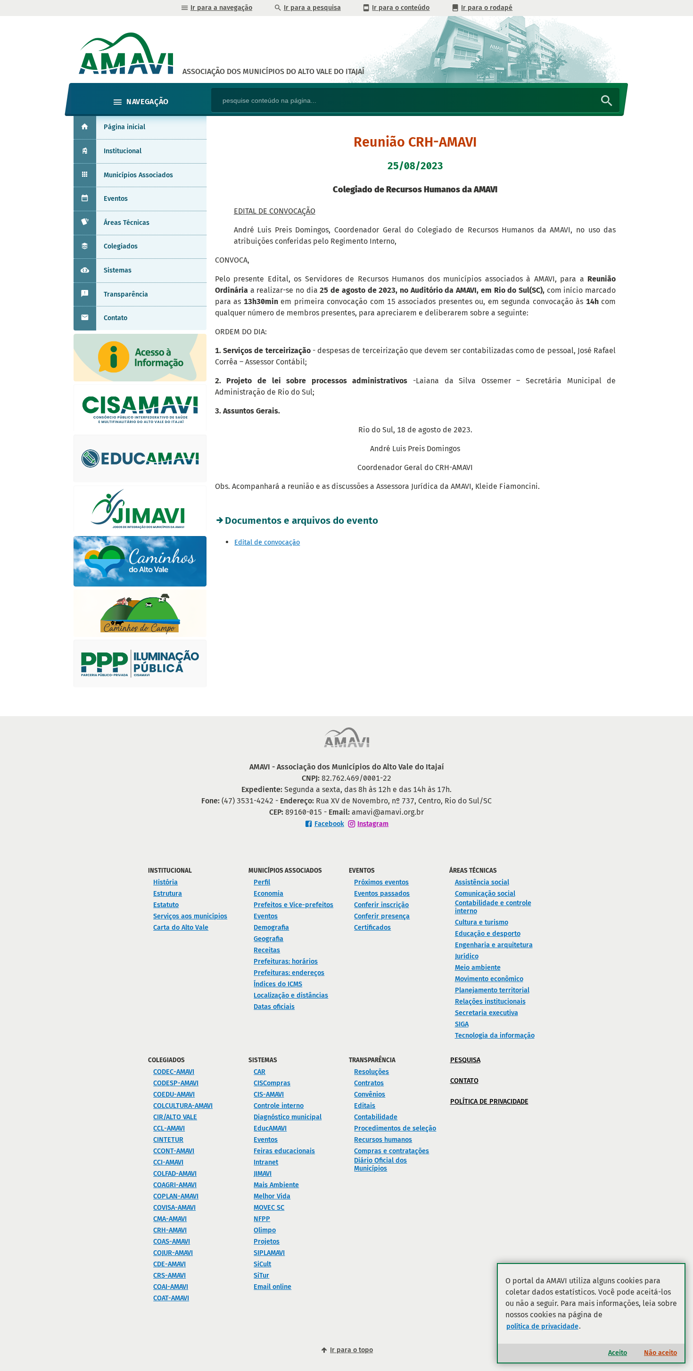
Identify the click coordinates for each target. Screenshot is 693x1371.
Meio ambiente (478, 968)
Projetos (267, 1242)
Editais (364, 1106)
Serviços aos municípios (190, 916)
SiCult (262, 1264)
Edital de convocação (267, 542)
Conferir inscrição (381, 905)
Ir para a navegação (221, 8)
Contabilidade (375, 1117)
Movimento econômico (489, 979)
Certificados (372, 928)
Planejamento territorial (492, 990)
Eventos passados (382, 894)
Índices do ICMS (278, 984)
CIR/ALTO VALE (175, 1117)
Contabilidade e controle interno (493, 907)
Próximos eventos (381, 882)
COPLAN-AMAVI (175, 1196)
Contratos (369, 1083)
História (165, 882)
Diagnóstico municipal (288, 1117)
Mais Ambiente (276, 1185)
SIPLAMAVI (269, 1253)
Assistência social (482, 882)
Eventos (116, 199)
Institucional (122, 151)
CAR (259, 1072)
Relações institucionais (490, 1002)
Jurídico (466, 956)
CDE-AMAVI (169, 1264)
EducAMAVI (270, 1128)
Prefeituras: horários (286, 962)
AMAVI (273, 71)
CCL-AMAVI (169, 1128)
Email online (272, 1287)
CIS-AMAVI (269, 1094)
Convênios (369, 1094)
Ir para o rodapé (486, 8)
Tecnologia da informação (495, 1036)
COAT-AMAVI (171, 1298)
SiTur (261, 1276)
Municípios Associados (138, 175)
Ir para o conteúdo (400, 8)
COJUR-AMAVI (173, 1253)
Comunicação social (485, 894)
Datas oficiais (274, 1007)
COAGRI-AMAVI (175, 1185)
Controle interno (279, 1106)
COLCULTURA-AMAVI (183, 1106)
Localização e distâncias (291, 995)
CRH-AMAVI (170, 1230)
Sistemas (118, 270)
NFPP (262, 1219)
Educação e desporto (487, 934)
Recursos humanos (383, 1140)
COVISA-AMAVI (174, 1208)
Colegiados (121, 246)
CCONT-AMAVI (173, 1151)
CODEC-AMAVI (173, 1072)
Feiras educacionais (284, 1151)
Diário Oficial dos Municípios (380, 1164)
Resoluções (371, 1072)
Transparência (126, 294)
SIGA (462, 1024)
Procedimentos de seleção (395, 1128)
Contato (115, 318)
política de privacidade (542, 1326)
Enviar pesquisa (606, 101)
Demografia (271, 928)
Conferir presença (382, 916)
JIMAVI (263, 1174)
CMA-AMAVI (170, 1219)
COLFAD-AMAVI (175, 1174)
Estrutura (167, 894)
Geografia (268, 939)
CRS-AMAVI (169, 1276)
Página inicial (124, 127)
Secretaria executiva (486, 1013)
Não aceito (660, 1353)
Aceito (617, 1353)
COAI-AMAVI (170, 1287)
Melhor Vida (272, 1196)
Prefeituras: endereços (289, 973)
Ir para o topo (351, 1350)
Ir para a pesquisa (312, 8)
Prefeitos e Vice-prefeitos (293, 905)
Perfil (262, 882)
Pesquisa (465, 1060)
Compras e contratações (391, 1151)
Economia (268, 894)
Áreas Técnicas (126, 223)
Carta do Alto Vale (180, 928)
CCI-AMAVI (168, 1162)
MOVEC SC (269, 1208)
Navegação (147, 101)
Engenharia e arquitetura (494, 945)
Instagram (372, 824)
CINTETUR (168, 1140)
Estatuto (166, 905)
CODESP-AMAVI (175, 1083)
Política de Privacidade (489, 1102)
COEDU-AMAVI (174, 1094)
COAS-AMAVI (171, 1242)
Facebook (329, 824)
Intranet (266, 1162)
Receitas (267, 950)
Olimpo (265, 1230)
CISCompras (272, 1083)
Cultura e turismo (481, 922)
